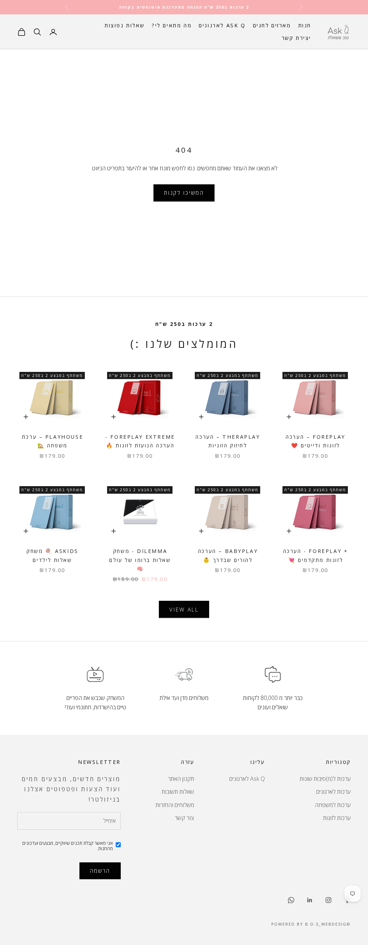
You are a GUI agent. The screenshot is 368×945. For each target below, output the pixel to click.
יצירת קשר (296, 37)
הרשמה (100, 870)
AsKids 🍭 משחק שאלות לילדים (52, 555)
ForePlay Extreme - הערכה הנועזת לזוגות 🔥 (140, 441)
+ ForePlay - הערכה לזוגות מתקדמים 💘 (315, 555)
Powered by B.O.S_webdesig (309, 924)
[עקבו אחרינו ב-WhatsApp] (291, 900)
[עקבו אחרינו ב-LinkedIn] (309, 900)
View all (184, 609)
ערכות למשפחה (333, 805)
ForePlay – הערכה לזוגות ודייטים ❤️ (315, 441)
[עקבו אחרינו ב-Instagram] (328, 900)
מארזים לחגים (272, 25)
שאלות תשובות (178, 792)
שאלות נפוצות (124, 25)
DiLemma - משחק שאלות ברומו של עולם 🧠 (140, 560)
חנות (304, 25)
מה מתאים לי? (172, 25)
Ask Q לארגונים (222, 25)
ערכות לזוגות (337, 818)
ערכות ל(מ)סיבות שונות (325, 779)
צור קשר (184, 818)
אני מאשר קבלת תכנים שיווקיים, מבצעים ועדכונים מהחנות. (67, 846)
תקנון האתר (181, 779)
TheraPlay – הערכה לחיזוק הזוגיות (228, 441)
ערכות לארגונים (333, 792)
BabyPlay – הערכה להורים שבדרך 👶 (228, 555)
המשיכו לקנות (184, 192)
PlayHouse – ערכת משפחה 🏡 (52, 441)
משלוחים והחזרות (175, 805)
